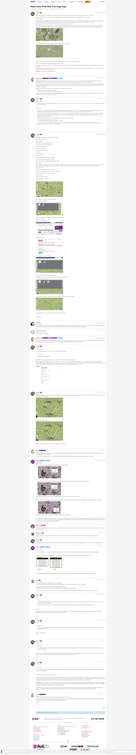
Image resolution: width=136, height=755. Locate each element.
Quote (41, 14)
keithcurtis (39, 78)
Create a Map (84, 728)
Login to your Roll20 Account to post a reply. (48, 712)
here (114, 751)
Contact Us (63, 718)
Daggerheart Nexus (61, 729)
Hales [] (38, 525)
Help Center (67, 718)
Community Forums (34, 9)
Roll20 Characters (37, 729)
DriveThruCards (36, 738)
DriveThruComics (37, 736)
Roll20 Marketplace (37, 730)
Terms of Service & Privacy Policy (53, 718)
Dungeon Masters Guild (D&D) (87, 731)
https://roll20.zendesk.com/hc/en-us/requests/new (59, 361)
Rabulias (38, 323)
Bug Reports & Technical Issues (43, 9)
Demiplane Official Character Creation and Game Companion (67, 726)
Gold (37, 450)
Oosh (37, 460)
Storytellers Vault (85, 736)
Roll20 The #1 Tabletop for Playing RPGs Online (41, 726)
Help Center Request (60, 82)
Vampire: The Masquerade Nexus (64, 730)
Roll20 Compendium (37, 731)
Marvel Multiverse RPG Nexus (63, 731)
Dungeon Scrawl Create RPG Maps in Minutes (87, 726)
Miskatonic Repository (86, 735)
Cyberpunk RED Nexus (62, 734)
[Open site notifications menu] (99, 1)
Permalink (37, 14)
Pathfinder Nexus (61, 728)
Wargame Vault (36, 740)
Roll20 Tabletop (36, 728)
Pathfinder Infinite (85, 733)
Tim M (38, 13)
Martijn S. (38, 533)
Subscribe (88, 1)
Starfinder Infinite (85, 734)
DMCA (60, 718)
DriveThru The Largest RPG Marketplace (39, 734)
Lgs (37, 580)
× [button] (128, 751)
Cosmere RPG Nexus (61, 733)
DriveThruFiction (37, 737)
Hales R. (38, 625)
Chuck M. (38, 331)
